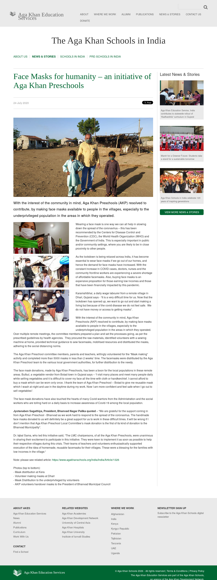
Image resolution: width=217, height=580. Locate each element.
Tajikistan (116, 538)
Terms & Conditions (177, 571)
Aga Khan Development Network (80, 518)
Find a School (20, 551)
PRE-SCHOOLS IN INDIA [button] (105, 56)
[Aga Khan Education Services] (13, 13)
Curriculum (19, 532)
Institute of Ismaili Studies (76, 536)
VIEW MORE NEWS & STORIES (182, 212)
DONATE (85, 20)
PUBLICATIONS (145, 14)
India (113, 519)
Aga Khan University (73, 532)
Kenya (114, 523)
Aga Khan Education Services (41, 16)
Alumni (17, 522)
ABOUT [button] (84, 14)
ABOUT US (20, 56)
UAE (113, 548)
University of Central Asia (76, 522)
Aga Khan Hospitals (73, 527)
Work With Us (21, 536)
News (16, 518)
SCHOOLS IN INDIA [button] (72, 56)
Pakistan (116, 533)
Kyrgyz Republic (120, 528)
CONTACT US (193, 14)
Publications (20, 527)
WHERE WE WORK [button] (105, 14)
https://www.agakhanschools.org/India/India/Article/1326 (85, 460)
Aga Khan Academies (74, 513)
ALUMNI (126, 14)
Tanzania (116, 543)
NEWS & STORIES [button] (169, 14)
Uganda (115, 553)
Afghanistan (117, 514)
